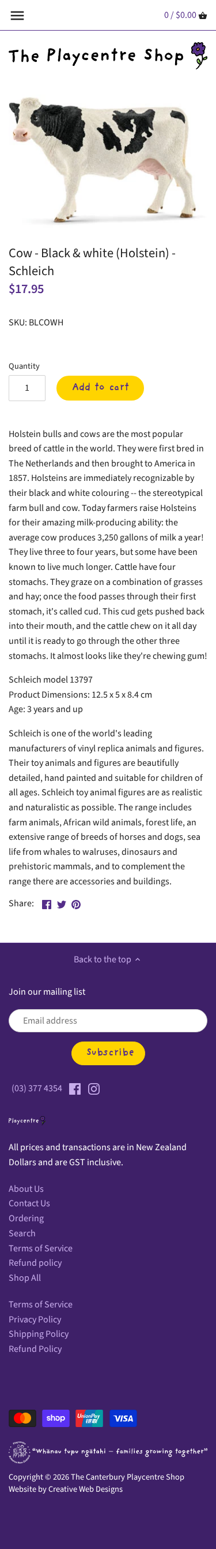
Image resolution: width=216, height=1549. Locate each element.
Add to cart (100, 387)
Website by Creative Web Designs (66, 1489)
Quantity (24, 366)
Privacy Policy (35, 1319)
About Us (26, 1189)
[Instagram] (94, 1088)
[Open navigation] (17, 15)
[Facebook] (75, 1088)
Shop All (25, 1278)
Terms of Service (41, 1248)
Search (22, 1233)
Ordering (26, 1218)
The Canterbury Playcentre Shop (127, 1477)
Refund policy (35, 1263)
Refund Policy (35, 1349)
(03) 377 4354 (37, 1088)
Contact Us (29, 1203)
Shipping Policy (39, 1334)
